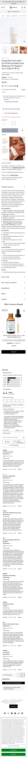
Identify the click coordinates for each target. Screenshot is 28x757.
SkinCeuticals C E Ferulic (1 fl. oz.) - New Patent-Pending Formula (14, 336)
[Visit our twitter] (8, 713)
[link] (22, 7)
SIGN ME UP (13, 706)
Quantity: (5, 120)
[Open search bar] (4, 7)
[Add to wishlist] (22, 130)
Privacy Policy (4, 743)
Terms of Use (12, 743)
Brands (8, 15)
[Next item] (24, 332)
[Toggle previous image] (1, 31)
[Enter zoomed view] (24, 41)
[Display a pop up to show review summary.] (20, 343)
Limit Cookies (13, 750)
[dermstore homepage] (13, 7)
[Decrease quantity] (4, 123)
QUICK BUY (14, 352)
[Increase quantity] (13, 123)
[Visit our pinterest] (22, 713)
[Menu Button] (1, 7)
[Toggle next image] (26, 31)
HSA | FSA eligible (8, 86)
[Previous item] (2, 332)
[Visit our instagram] (11, 713)
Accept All (13, 754)
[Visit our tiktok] (18, 713)
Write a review (5, 79)
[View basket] (24, 7)
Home (3, 15)
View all (23, 89)
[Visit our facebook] (5, 713)
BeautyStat (15, 15)
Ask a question (14, 79)
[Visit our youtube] (15, 713)
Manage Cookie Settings (13, 746)
